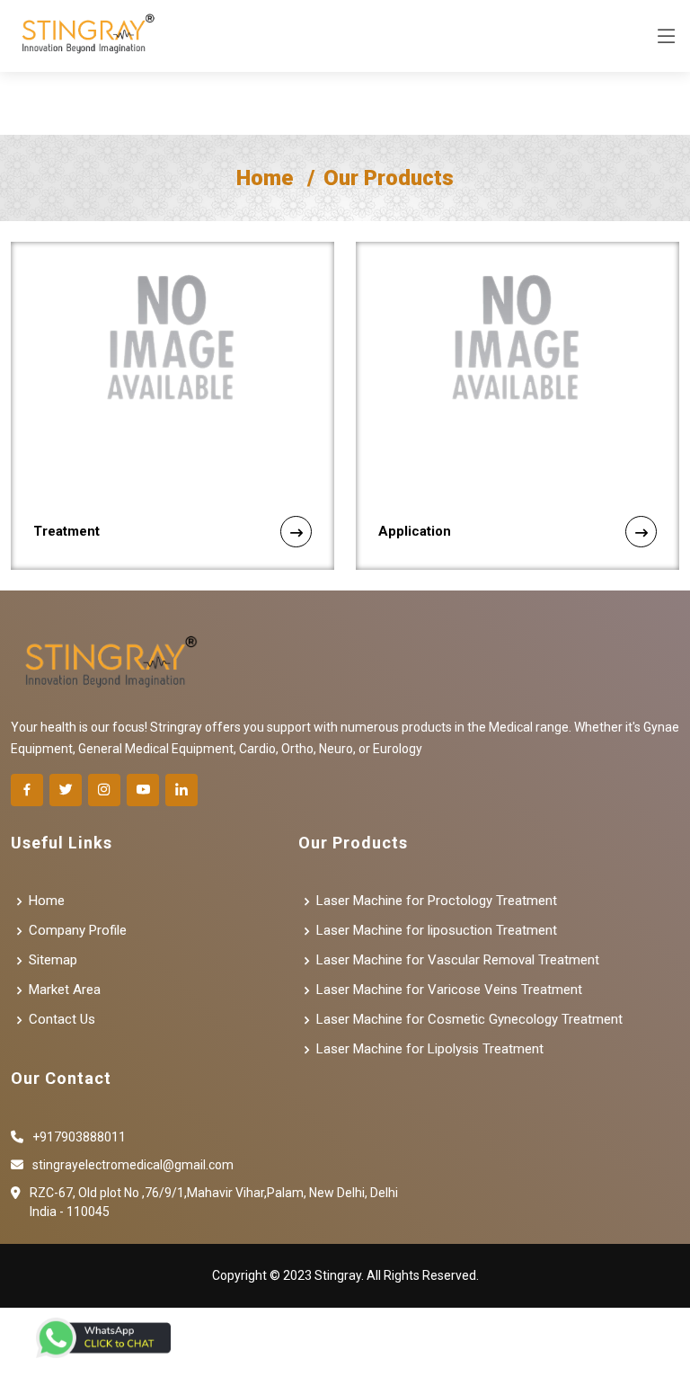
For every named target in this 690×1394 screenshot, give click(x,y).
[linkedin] (181, 790)
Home (264, 178)
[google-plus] (143, 790)
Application (414, 531)
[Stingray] (83, 35)
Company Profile (78, 930)
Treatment (66, 531)
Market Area (65, 990)
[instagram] (104, 790)
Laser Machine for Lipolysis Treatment (430, 1049)
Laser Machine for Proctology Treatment (436, 901)
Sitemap (53, 960)
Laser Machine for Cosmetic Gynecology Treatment (469, 1019)
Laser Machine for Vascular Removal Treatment (457, 960)
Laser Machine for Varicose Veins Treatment (449, 990)
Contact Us (62, 1019)
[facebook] (27, 790)
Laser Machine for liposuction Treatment (436, 930)
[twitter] (65, 790)
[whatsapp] (103, 1338)
